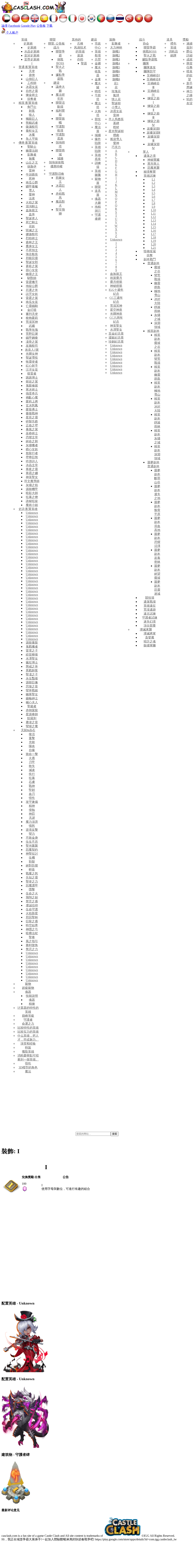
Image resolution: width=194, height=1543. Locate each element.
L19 (153, 240)
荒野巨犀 (32, 333)
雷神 (32, 170)
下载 (49, 25)
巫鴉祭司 (32, 345)
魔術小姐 (32, 505)
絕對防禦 (32, 865)
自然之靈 (32, 91)
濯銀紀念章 (116, 337)
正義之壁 (32, 425)
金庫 (98, 79)
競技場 (149, 597)
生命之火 (32, 893)
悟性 (32, 797)
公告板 (41, 25)
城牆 (60, 158)
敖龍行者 (32, 453)
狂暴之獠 (32, 497)
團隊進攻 (150, 67)
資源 (80, 55)
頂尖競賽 (150, 625)
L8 (153, 203)
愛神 (32, 194)
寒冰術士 (32, 389)
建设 (56, 82)
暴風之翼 (32, 429)
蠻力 (32, 833)
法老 (32, 198)
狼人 (32, 114)
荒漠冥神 (32, 321)
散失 (32, 766)
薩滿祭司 (32, 126)
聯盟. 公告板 (56, 43)
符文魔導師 (31, 481)
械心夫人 (32, 702)
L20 (153, 244)
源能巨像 (32, 682)
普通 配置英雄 (28, 67)
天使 (32, 71)
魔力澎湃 (32, 821)
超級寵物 (28, 987)
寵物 (28, 983)
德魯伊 (31, 166)
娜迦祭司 (32, 234)
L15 (153, 227)
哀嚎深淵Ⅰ (153, 128)
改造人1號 (32, 349)
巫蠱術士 (32, 433)
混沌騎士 (32, 206)
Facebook (14, 25)
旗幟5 (116, 67)
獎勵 (186, 39)
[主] (34, 11)
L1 (153, 179)
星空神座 (116, 309)
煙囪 (116, 135)
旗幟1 (116, 51)
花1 (116, 83)
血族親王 (32, 210)
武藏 (32, 325)
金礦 (98, 63)
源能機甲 (32, 489)
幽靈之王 (32, 274)
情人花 (116, 99)
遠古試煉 (150, 613)
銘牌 (173, 55)
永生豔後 (32, 678)
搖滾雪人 (116, 139)
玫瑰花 (116, 91)
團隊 (146, 63)
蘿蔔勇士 (32, 409)
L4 (153, 189)
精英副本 (153, 331)
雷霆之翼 (32, 298)
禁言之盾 (32, 901)
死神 (32, 178)
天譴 (32, 817)
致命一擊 (32, 754)
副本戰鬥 (150, 259)
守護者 (28, 1019)
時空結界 (32, 925)
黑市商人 (153, 163)
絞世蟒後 (32, 654)
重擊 (32, 738)
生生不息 (32, 841)
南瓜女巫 (32, 302)
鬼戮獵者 (32, 646)
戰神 (32, 786)
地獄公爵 (32, 286)
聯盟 (53, 39)
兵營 (98, 59)
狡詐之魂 (150, 641)
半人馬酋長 (116, 119)
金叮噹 (31, 309)
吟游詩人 (32, 461)
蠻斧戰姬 (32, 690)
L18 (153, 237)
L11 (153, 213)
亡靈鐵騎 (32, 306)
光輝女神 (32, 353)
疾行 (32, 774)
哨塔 (98, 91)
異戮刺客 (32, 670)
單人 (146, 151)
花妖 (32, 226)
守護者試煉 (149, 617)
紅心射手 (32, 365)
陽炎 (32, 746)
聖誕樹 (116, 103)
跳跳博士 (32, 377)
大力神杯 (116, 47)
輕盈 (32, 869)
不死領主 (32, 250)
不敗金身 (32, 837)
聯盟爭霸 (150, 47)
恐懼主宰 (32, 437)
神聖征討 (32, 853)
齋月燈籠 (116, 281)
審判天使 (32, 313)
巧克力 (116, 147)
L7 (153, 200)
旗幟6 (116, 71)
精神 (32, 805)
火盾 (32, 758)
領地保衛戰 (56, 162)
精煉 (32, 1003)
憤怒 (32, 825)
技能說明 (32, 995)
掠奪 (150, 255)
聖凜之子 (32, 674)
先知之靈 (32, 877)
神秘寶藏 (153, 159)
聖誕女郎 (32, 262)
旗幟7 (116, 75)
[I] (11, 1192)
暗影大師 (32, 493)
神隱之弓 (32, 929)
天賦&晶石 (28, 730)
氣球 (116, 95)
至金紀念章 (116, 333)
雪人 (32, 190)
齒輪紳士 (32, 698)
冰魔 (32, 134)
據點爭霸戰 (149, 59)
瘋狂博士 (32, 662)
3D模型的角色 (28, 1067)
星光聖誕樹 (116, 131)
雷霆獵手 (32, 282)
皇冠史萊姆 (31, 55)
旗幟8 (116, 79)
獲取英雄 (28, 1051)
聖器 (84, 63)
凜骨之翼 (32, 341)
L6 (153, 196)
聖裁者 (31, 706)
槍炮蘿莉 (32, 317)
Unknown (32, 512)
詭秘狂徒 (32, 501)
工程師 (31, 83)
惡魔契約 (32, 849)
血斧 (32, 214)
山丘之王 (32, 162)
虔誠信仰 (32, 905)
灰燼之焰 (32, 485)
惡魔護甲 (32, 885)
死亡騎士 (32, 222)
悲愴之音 (32, 686)
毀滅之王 (32, 230)
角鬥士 (31, 106)
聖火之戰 (150, 55)
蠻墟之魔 (32, 726)
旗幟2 (116, 55)
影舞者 (31, 154)
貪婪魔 (149, 637)
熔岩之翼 (32, 381)
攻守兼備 (32, 801)
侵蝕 (32, 809)
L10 (153, 210)
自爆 (32, 750)
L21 (153, 247)
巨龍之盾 (32, 921)
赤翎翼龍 (32, 710)
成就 (189, 59)
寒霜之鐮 (32, 473)
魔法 (28, 1071)
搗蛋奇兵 (32, 393)
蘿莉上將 (32, 401)
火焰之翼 (32, 202)
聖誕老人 (32, 218)
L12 (153, 217)
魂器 (28, 991)
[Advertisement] (97, 1103)
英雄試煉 (150, 175)
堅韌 (32, 790)
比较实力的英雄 (28, 1031)
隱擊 (32, 889)
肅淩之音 (32, 722)
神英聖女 (32, 477)
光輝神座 (116, 313)
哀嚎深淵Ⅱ (153, 132)
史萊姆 (28, 43)
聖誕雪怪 (32, 357)
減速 (32, 770)
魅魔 (32, 158)
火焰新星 (32, 913)
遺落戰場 (150, 601)
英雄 (24, 39)
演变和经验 (28, 1043)
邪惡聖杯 (32, 917)
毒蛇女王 (32, 130)
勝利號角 (32, 945)
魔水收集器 (98, 71)
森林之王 (32, 242)
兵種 (80, 43)
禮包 (173, 43)
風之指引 (32, 941)
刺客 (32, 110)
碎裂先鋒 (32, 421)
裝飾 (112, 39)
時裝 (28, 1047)
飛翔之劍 (32, 897)
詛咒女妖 (32, 294)
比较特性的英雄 (28, 1027)
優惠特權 (56, 166)
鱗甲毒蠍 (32, 186)
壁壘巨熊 (32, 457)
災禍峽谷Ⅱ (153, 79)
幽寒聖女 (32, 694)
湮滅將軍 (150, 633)
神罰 (32, 813)
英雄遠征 (150, 605)
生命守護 (32, 909)
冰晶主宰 (32, 465)
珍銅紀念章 (116, 341)
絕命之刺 (32, 441)
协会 (146, 43)
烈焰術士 (32, 238)
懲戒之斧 (32, 666)
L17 (153, 234)
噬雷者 (31, 373)
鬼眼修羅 (32, 385)
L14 (153, 223)
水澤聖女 (32, 658)
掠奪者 (31, 98)
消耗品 (173, 51)
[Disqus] (97, 1245)
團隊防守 (150, 71)
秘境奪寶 (150, 171)
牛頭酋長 (32, 174)
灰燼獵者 (32, 445)
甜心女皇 (32, 270)
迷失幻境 (150, 621)
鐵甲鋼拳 (32, 337)
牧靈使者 (32, 361)
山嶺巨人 (32, 79)
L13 (153, 220)
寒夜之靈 (32, 469)
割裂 (32, 861)
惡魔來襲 (153, 167)
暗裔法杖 (32, 933)
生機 (32, 857)
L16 (153, 230)
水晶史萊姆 (31, 51)
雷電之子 (32, 650)
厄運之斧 (32, 290)
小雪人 (116, 107)
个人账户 (11, 32)
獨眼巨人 (32, 118)
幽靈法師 (32, 150)
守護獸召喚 (56, 173)
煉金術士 (32, 94)
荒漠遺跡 (150, 609)
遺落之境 (150, 155)
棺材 (116, 127)
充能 (32, 742)
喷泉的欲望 (189, 75)
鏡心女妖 (32, 449)
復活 (32, 734)
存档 (80, 59)
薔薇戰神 (32, 413)
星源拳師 (32, 714)
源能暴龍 (32, 642)
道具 (170, 39)
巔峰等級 (28, 1015)
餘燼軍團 (150, 645)
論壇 (5, 25)
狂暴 (32, 778)
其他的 (76, 39)
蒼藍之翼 (32, 266)
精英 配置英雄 (28, 102)
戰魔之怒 (32, 873)
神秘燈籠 (116, 285)
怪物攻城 (150, 251)
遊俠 (32, 75)
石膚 (32, 782)
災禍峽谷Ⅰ (153, 75)
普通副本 (153, 263)
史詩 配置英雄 (28, 509)
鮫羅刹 (31, 718)
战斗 (56, 47)
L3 (153, 186)
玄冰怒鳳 (32, 405)
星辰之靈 (32, 417)
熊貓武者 (32, 122)
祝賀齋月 (116, 277)
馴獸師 (31, 278)
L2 (153, 182)
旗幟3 (116, 59)
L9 (153, 206)
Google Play (28, 25)
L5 (153, 193)
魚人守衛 (32, 138)
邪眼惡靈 (32, 258)
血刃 (32, 793)
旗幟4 (116, 63)
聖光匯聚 (32, 845)
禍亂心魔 (32, 397)
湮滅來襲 (146, 629)
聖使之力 (32, 881)
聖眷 (32, 937)
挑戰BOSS (149, 51)
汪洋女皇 (32, 369)
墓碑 (116, 123)
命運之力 (28, 1023)
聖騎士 (31, 146)
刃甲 (32, 762)
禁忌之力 (32, 949)
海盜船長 (32, 254)
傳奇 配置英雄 (28, 142)
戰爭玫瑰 (32, 329)
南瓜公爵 (32, 182)
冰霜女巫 (32, 87)
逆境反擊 (32, 829)
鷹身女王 (32, 246)
